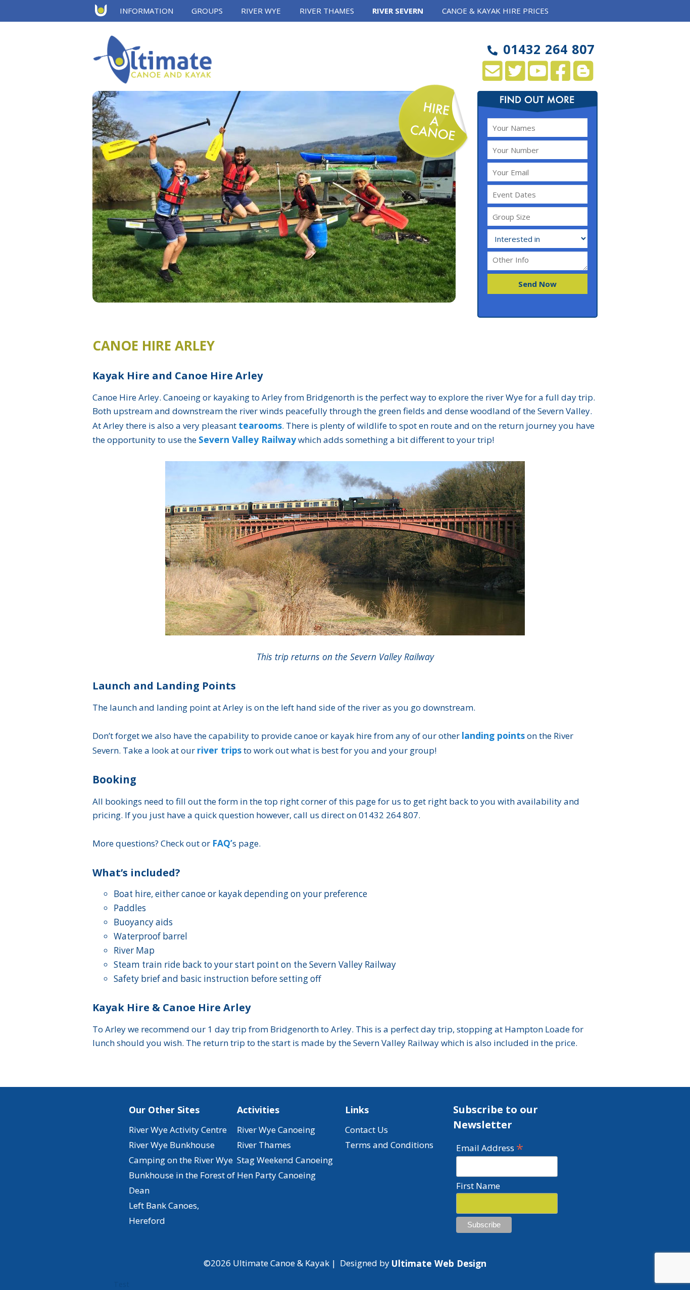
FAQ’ (222, 843)
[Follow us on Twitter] (515, 76)
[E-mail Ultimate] (492, 76)
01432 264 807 (549, 49)
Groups (207, 11)
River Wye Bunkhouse (172, 1145)
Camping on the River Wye (181, 1160)
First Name (478, 1186)
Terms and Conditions (389, 1145)
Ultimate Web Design (438, 1263)
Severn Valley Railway (247, 439)
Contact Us (366, 1129)
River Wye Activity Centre (178, 1129)
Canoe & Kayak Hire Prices (495, 11)
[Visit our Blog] (583, 76)
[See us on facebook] (560, 76)
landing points (493, 735)
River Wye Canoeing (276, 1129)
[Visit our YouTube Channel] (538, 76)
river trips (219, 750)
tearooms (260, 425)
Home (104, 11)
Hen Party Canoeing (276, 1175)
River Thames (264, 1145)
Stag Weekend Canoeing (285, 1160)
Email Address (489, 1147)
